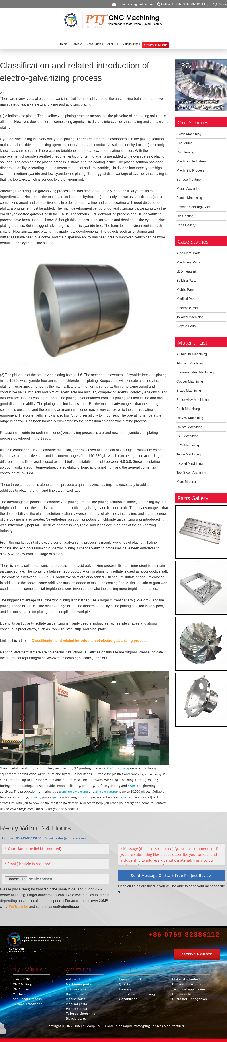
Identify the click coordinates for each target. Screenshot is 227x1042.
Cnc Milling (184, 143)
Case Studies (78, 969)
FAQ (214, 4)
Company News (184, 994)
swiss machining (106, 780)
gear (55, 797)
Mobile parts (75, 999)
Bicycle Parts (186, 326)
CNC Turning (23, 989)
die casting (80, 791)
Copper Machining (189, 381)
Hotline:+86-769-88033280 (21, 838)
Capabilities (128, 999)
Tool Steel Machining (191, 472)
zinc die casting (106, 791)
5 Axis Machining (188, 134)
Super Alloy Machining (192, 399)
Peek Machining (188, 409)
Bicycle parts (76, 1018)
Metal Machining (188, 188)
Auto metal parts (79, 979)
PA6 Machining (187, 436)
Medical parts (76, 1004)
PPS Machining (187, 445)
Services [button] (77, 44)
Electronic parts (78, 1008)
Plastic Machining (189, 198)
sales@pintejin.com (19, 809)
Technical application (188, 989)
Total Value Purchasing (137, 994)
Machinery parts (78, 984)
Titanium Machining (190, 363)
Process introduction (188, 984)
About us (128, 969)
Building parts (76, 994)
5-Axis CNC (22, 979)
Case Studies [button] (95, 44)
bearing (35, 797)
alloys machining (149, 774)
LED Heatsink (186, 271)
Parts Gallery (186, 225)
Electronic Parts (188, 308)
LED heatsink (76, 989)
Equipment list (130, 979)
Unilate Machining (189, 427)
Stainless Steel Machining (195, 372)
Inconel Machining (189, 463)
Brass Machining (188, 390)
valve (124, 797)
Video (223, 4)
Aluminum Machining (191, 354)
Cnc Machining (28, 969)
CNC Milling (22, 984)
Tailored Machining (189, 317)
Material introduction (188, 979)
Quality (124, 984)
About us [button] (112, 44)
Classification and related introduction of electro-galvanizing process (89, 641)
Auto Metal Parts (188, 253)
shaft (131, 786)
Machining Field (25, 994)
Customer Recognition (189, 999)
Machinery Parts (188, 262)
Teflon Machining (188, 454)
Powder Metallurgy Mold (193, 207)
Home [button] (63, 44)
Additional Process (27, 999)
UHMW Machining (189, 418)
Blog (205, 4)
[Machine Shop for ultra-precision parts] (37, 943)
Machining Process (190, 170)
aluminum (66, 791)
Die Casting (184, 216)
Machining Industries (191, 161)
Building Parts (186, 280)
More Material (186, 481)
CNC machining (118, 768)
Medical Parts (186, 299)
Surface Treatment (189, 179)
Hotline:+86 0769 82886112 (180, 4)
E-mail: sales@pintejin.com (136, 4)
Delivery (125, 989)
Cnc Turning (185, 152)
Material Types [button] (131, 44)
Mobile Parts (185, 289)
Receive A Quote (197, 954)
